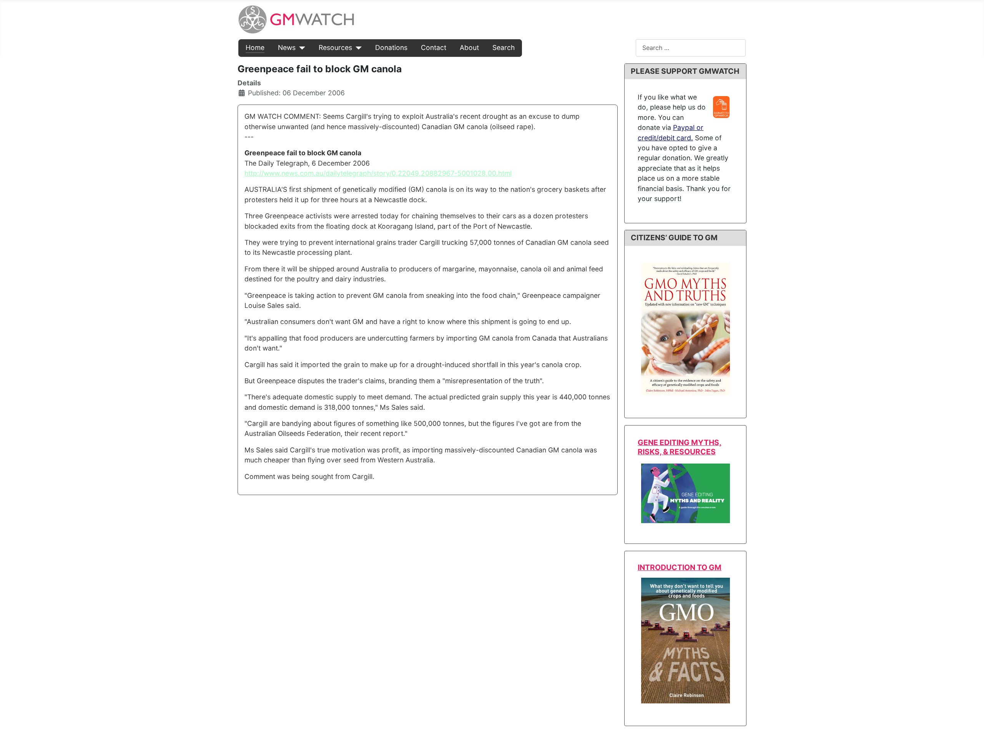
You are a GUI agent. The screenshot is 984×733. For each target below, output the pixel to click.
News (287, 47)
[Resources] (357, 48)
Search (503, 47)
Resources (335, 47)
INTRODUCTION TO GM (679, 567)
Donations (391, 47)
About (469, 47)
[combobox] (691, 48)
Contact (433, 47)
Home (255, 47)
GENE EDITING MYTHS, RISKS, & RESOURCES (679, 447)
